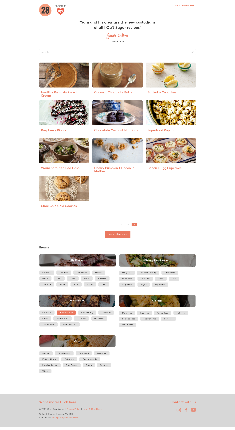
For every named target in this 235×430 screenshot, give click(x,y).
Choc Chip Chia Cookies (59, 206)
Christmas (106, 312)
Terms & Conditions (92, 409)
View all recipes (118, 234)
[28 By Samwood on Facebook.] (185, 411)
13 (128, 224)
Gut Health (127, 278)
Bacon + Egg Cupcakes (164, 168)
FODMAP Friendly (148, 272)
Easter (45, 318)
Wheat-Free (127, 324)
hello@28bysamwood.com (65, 417)
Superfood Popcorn (162, 130)
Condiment (82, 272)
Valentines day (69, 324)
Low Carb (145, 278)
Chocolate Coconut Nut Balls (116, 130)
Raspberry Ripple (54, 130)
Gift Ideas (81, 318)
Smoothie (46, 284)
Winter (45, 371)
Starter (90, 284)
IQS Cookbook (49, 359)
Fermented (84, 353)
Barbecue (46, 312)
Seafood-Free (128, 319)
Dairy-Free (127, 313)
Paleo (161, 278)
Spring (89, 365)
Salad (86, 278)
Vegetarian (160, 284)
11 (116, 224)
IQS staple (69, 359)
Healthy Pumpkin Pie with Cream (60, 93)
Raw (174, 278)
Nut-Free (181, 313)
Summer (104, 365)
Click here (67, 402)
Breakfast (46, 272)
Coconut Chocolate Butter (114, 92)
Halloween (99, 318)
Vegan (144, 284)
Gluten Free (170, 272)
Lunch (72, 278)
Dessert (98, 272)
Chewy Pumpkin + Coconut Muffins (114, 169)
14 (134, 224)
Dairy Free (127, 272)
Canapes (64, 272)
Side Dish (102, 278)
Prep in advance (49, 365)
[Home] (52, 10)
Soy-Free (168, 319)
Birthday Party (66, 312)
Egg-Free (144, 313)
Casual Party (87, 312)
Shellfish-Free (150, 319)
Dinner (45, 278)
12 (122, 224)
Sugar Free (127, 284)
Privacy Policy (73, 409)
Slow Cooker (71, 365)
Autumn (45, 353)
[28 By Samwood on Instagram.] (178, 411)
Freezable (101, 353)
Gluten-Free (162, 313)
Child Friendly (64, 353)
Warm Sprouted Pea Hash (60, 168)
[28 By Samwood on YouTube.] (192, 411)
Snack (62, 284)
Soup (76, 284)
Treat (104, 284)
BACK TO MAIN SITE (184, 5)
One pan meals (89, 359)
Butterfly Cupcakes (162, 92)
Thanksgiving (48, 324)
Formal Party (62, 318)
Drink (59, 278)
